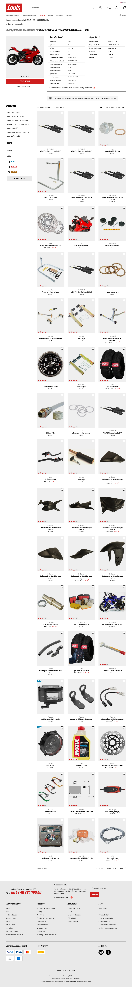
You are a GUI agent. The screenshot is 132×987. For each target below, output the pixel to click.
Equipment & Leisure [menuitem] (29, 15)
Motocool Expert (81, 765)
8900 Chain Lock (112, 858)
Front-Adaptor (81, 386)
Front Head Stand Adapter (50, 292)
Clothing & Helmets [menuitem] (12, 15)
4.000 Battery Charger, (112, 812)
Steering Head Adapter (50, 624)
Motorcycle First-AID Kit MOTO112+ (81, 858)
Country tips (41, 915)
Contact (8, 908)
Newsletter (9, 922)
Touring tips (41, 912)
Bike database (11, 918)
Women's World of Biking (46, 908)
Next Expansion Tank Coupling (50, 719)
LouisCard (9, 928)
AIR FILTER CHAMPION (81, 624)
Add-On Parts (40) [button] (13, 136)
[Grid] (97, 107)
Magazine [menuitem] (59, 15)
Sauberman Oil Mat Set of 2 (50, 858)
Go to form (114, 98)
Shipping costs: (56, 978)
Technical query (11, 915)
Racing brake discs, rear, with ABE (50, 245)
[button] (123, 2)
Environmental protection (107, 928)
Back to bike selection (15, 24)
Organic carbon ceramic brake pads (81, 812)
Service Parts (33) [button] (13, 113)
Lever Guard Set (50, 812)
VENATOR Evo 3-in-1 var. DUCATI (81, 151)
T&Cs (100, 912)
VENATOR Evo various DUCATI (112, 433)
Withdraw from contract (14, 935)
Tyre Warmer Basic (112, 386)
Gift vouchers (10, 925)
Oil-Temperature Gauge (50, 386)
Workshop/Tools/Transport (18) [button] (19, 132)
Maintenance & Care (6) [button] (15, 116)
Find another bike (23, 86)
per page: (56, 107)
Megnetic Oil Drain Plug (112, 151)
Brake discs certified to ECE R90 (112, 765)
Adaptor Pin (81, 479)
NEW (13, 161)
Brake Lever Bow (50, 479)
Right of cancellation (106, 918)
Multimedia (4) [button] (12, 128)
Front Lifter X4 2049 (50, 197)
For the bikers (41, 931)
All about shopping (74, 915)
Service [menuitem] (69, 15)
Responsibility (73, 922)
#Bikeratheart (41, 922)
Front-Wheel (81, 338)
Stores (70, 912)
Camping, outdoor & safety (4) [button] (18, 124)
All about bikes (42, 928)
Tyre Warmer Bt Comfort (81, 671)
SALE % (14, 166)
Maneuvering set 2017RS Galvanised (50, 338)
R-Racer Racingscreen (81, 245)
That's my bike (25, 81)
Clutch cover (50, 765)
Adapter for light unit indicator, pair (81, 719)
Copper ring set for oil (112, 292)
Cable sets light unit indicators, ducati (112, 719)
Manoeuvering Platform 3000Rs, (112, 624)
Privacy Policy (103, 915)
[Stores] (101, 7)
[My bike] (109, 7)
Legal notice (102, 908)
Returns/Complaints (13, 931)
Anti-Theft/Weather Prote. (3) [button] (17, 120)
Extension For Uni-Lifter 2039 (112, 671)
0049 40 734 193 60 (26, 892)
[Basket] (124, 7)
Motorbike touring (43, 925)
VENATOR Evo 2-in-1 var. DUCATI (50, 151)
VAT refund (72, 918)
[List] (101, 107)
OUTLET (14, 172)
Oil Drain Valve (50, 433)
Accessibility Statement (107, 925)
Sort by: (108, 107)
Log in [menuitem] (124, 15)
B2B (7, 912)
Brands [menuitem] (50, 15)
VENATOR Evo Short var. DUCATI (81, 292)
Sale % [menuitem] (42, 15)
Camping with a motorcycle (47, 935)
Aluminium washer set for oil (81, 433)
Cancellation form (104, 922)
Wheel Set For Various (112, 245)
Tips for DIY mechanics (45, 918)
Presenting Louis (74, 908)
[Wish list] (116, 7)
